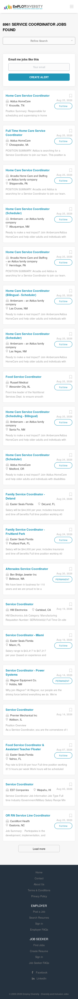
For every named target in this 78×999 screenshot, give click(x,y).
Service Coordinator (19, 604)
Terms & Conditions (39, 890)
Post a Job (39, 911)
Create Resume (39, 951)
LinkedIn (41, 978)
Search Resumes (39, 917)
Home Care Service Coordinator (28, 95)
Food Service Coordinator (23, 377)
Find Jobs (39, 945)
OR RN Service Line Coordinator (28, 815)
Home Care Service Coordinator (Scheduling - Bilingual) (28, 414)
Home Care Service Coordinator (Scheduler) (28, 336)
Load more (39, 849)
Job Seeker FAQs (39, 963)
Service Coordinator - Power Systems (25, 672)
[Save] (70, 96)
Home (39, 872)
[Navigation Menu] (71, 6)
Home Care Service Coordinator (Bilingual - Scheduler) (28, 293)
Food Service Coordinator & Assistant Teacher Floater (25, 747)
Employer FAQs (39, 929)
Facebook (41, 972)
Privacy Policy (39, 896)
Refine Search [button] (39, 41)
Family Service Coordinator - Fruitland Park (25, 531)
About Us (39, 884)
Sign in (39, 923)
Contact (39, 878)
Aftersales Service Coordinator (27, 569)
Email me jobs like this (23, 59)
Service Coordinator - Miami (25, 635)
